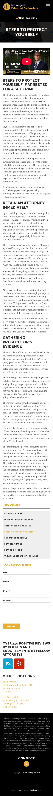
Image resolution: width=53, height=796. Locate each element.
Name (6, 572)
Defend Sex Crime (13, 514)
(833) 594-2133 (28, 18)
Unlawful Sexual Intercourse (21, 556)
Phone (7, 582)
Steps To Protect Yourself (19, 532)
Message (8, 600)
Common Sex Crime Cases (17, 526)
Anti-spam (38, 790)
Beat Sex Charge (13, 544)
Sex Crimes (12, 505)
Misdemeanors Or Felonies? (19, 520)
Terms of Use (16, 790)
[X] (26, 764)
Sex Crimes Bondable (15, 538)
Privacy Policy (28, 790)
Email (6, 591)
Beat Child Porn (13, 550)
